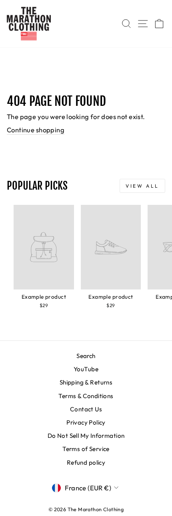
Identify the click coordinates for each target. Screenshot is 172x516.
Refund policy (86, 462)
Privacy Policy (86, 422)
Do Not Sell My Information (86, 435)
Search (85, 356)
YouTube (86, 369)
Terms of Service (86, 449)
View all (142, 186)
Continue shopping (35, 129)
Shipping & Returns (86, 382)
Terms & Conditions (85, 396)
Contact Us (86, 409)
